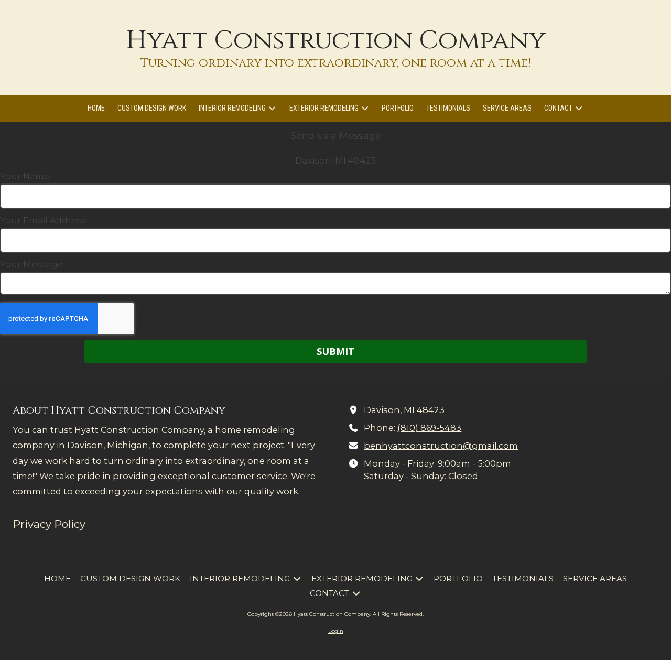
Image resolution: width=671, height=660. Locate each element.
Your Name (24, 176)
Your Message (31, 264)
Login (335, 630)
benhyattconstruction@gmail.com (441, 445)
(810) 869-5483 (429, 428)
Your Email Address (43, 220)
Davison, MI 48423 (404, 410)
